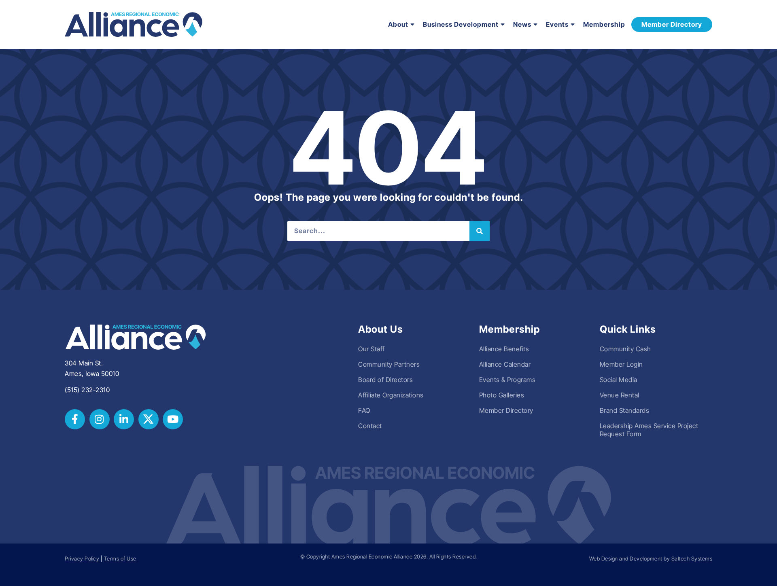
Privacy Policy (82, 559)
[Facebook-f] (75, 419)
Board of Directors (385, 380)
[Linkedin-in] (124, 419)
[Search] (479, 231)
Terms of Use (120, 559)
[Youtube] (173, 419)
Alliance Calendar (505, 364)
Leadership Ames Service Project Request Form (649, 430)
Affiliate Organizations (391, 395)
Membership (604, 24)
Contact (370, 426)
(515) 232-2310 (87, 390)
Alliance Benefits (504, 349)
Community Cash (625, 349)
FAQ (364, 410)
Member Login (621, 364)
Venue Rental (619, 395)
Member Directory (506, 410)
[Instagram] (99, 419)
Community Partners (389, 364)
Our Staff (371, 349)
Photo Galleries (501, 395)
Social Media (618, 380)
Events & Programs (507, 380)
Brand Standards (625, 410)
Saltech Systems (692, 559)
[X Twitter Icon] (148, 419)
